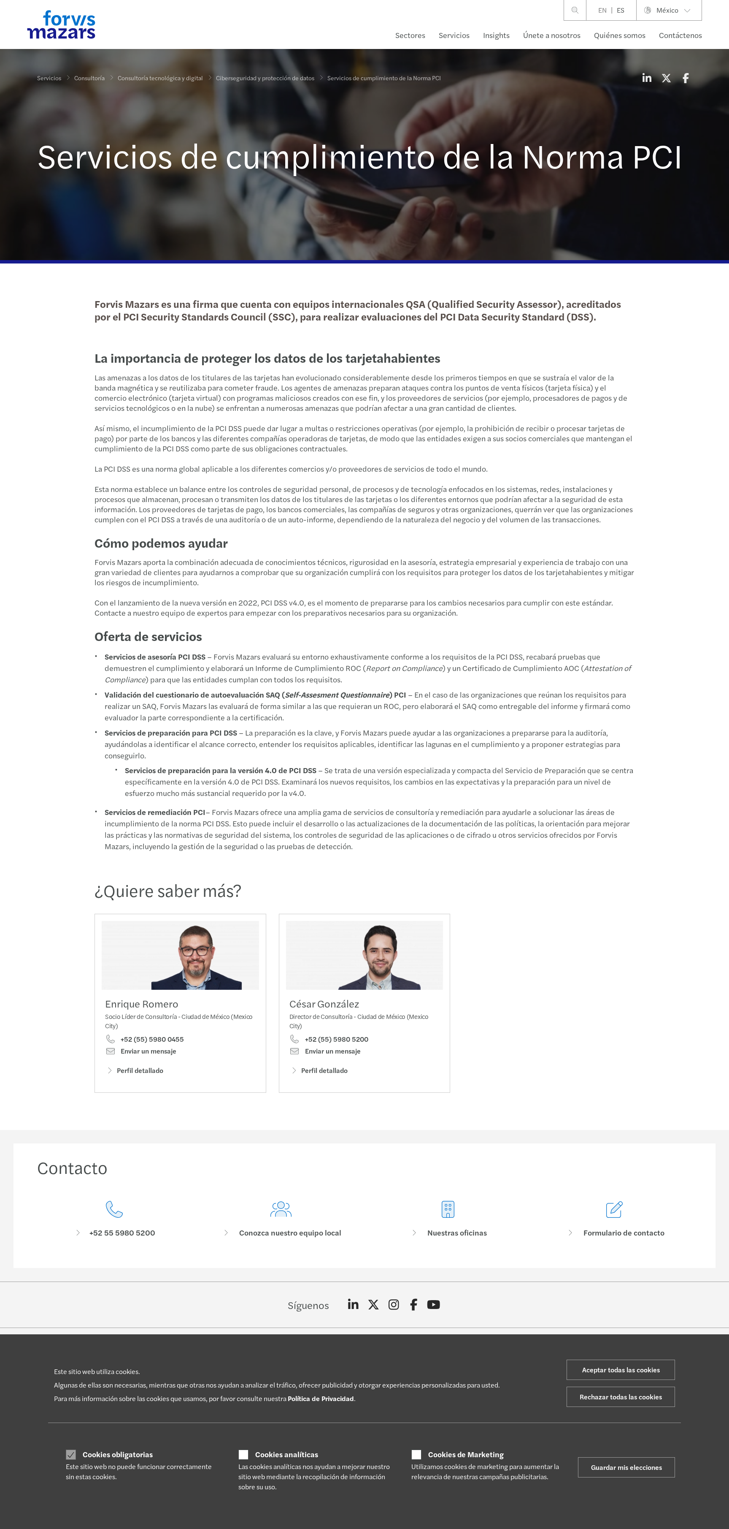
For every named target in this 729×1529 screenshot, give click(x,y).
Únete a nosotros (551, 35)
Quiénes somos (619, 35)
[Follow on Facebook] (413, 1305)
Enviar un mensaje (147, 1051)
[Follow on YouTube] (434, 1305)
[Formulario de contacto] (615, 1219)
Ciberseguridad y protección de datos (265, 77)
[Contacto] (114, 1219)
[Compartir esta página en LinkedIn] (646, 77)
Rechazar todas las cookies (621, 1396)
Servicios (454, 35)
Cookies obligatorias (118, 1454)
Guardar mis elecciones (626, 1467)
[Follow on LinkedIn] (353, 1305)
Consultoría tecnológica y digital (160, 77)
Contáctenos (680, 35)
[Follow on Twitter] (373, 1305)
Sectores (410, 35)
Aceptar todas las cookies (621, 1369)
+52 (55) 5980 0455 (151, 1039)
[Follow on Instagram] (393, 1305)
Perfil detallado (140, 1070)
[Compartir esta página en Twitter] (666, 77)
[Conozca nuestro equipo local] (281, 1219)
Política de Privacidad (321, 1398)
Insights (496, 35)
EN (602, 10)
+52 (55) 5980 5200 (335, 1039)
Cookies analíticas (286, 1454)
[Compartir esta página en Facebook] (685, 77)
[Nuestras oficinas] (448, 1219)
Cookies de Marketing (466, 1454)
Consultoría (89, 77)
